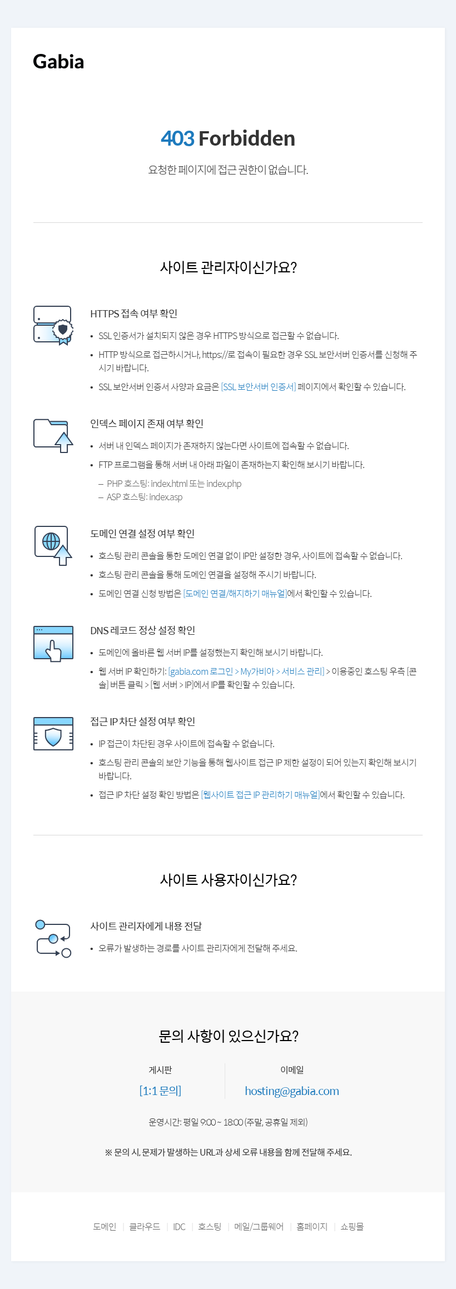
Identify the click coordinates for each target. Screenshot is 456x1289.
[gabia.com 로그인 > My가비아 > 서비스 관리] (246, 671)
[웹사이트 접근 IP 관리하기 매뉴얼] (260, 795)
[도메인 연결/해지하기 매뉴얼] (235, 593)
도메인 (104, 1226)
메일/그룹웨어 (259, 1226)
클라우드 (144, 1226)
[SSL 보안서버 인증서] (258, 387)
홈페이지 (312, 1226)
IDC (179, 1226)
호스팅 (209, 1226)
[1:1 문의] (160, 1090)
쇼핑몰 (352, 1226)
